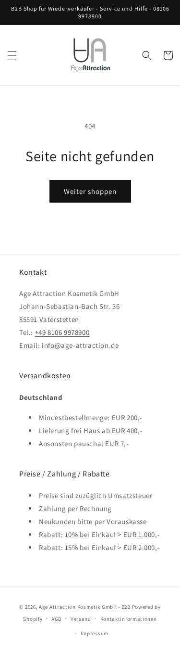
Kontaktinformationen (128, 619)
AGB (56, 619)
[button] (12, 55)
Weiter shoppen (90, 191)
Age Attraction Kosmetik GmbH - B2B (85, 606)
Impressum (94, 633)
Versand (81, 619)
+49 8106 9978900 (62, 332)
